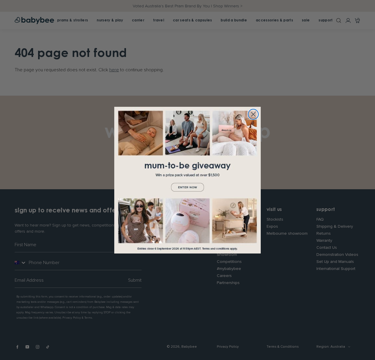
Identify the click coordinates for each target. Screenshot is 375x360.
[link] (187, 180)
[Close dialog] (253, 114)
